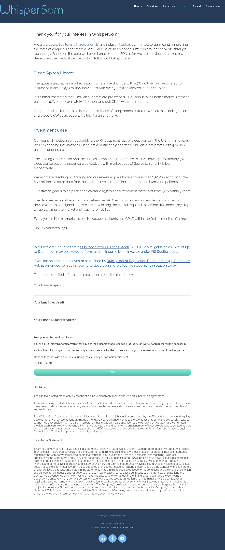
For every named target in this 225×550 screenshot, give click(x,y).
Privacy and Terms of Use (122, 527)
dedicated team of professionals (73, 44)
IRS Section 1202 (164, 251)
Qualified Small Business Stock (104, 247)
